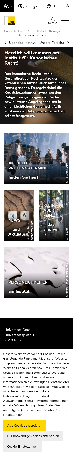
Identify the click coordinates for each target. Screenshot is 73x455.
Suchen (52, 23)
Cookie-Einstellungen (22, 446)
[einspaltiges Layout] (36, 6)
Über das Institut (22, 42)
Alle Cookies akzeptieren (24, 425)
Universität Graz (14, 31)
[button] (7, 6)
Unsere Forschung (53, 42)
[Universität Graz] (9, 21)
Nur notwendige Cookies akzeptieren (33, 436)
